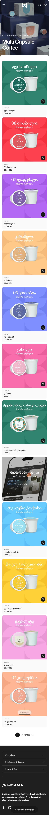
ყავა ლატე (8, 665)
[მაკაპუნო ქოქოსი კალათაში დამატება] (43, 542)
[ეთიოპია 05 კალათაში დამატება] (43, 327)
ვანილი (7, 393)
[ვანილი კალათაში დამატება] (43, 384)
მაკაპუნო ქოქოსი (11, 552)
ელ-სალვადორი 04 (12, 608)
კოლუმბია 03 (10, 722)
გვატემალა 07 (10, 224)
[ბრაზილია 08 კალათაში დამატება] (43, 158)
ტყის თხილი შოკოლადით (15, 450)
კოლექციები (11, 35)
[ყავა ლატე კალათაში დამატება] (43, 656)
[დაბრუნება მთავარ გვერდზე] (3, 35)
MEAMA (6, 108)
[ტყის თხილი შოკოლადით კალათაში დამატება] (43, 440)
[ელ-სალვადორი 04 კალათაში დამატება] (43, 599)
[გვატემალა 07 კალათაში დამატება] (43, 214)
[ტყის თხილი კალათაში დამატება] (43, 101)
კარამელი (8, 280)
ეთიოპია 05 (9, 337)
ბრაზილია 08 (10, 167)
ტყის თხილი (9, 110)
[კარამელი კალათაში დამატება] (43, 271)
